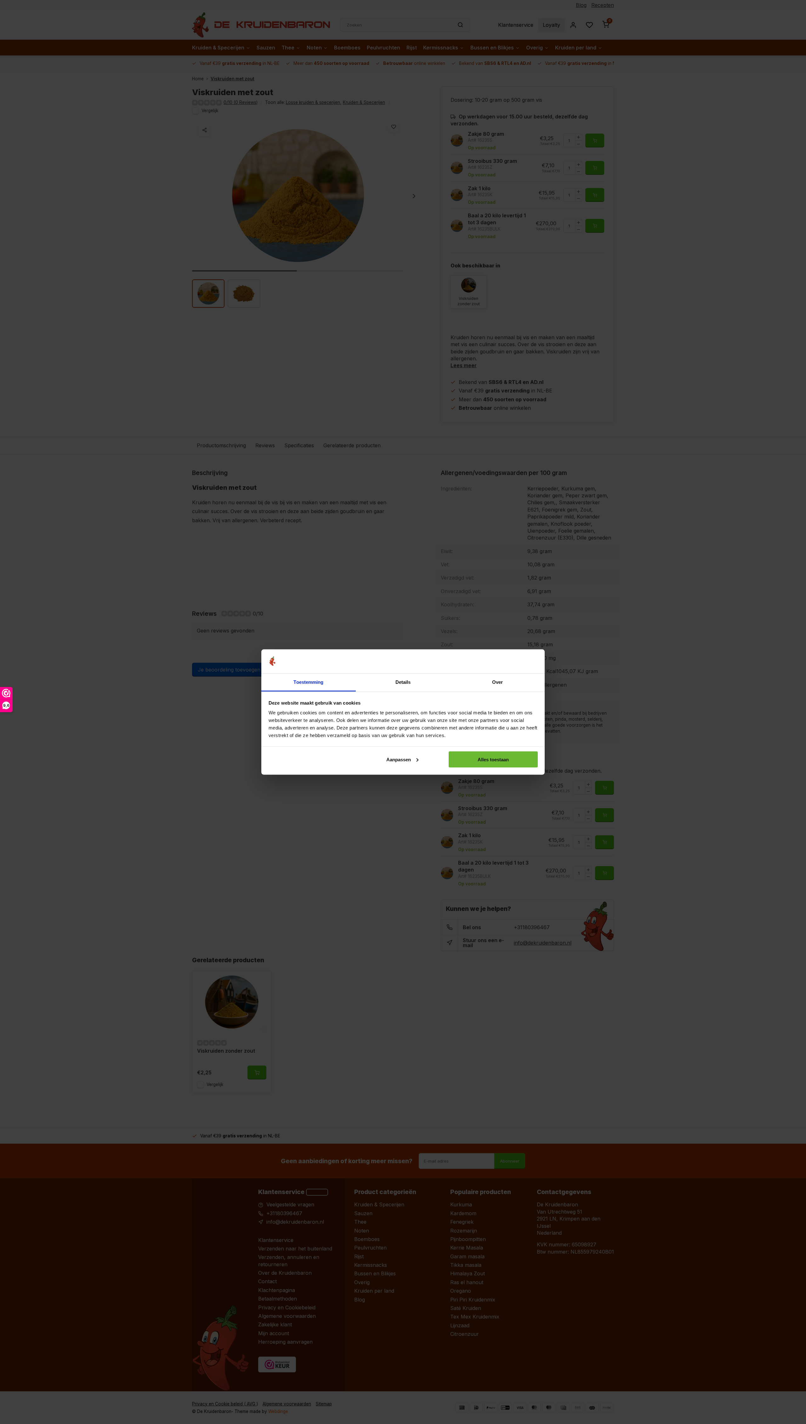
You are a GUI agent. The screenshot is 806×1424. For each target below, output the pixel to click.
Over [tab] (497, 682)
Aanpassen (398, 759)
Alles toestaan (493, 759)
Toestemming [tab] (308, 682)
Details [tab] (403, 682)
